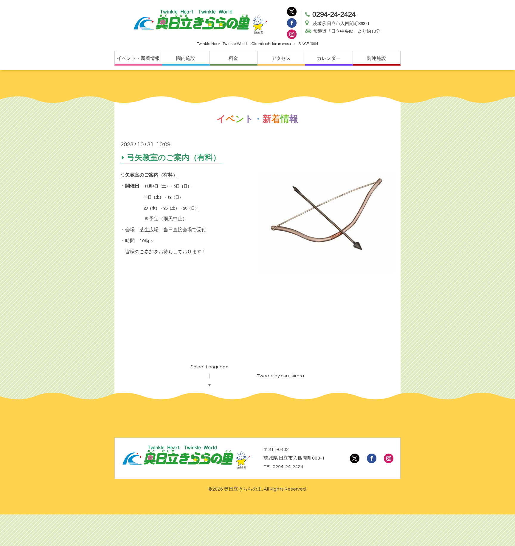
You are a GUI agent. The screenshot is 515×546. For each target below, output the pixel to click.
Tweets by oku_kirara (280, 375)
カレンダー (329, 58)
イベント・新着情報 (138, 58)
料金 (233, 58)
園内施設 (185, 58)
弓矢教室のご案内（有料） (174, 157)
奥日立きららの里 (243, 489)
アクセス (281, 58)
